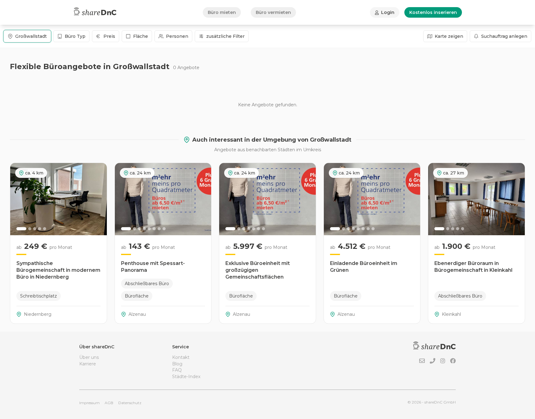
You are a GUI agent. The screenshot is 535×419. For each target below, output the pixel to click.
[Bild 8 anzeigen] (164, 228)
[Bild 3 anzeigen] (34, 228)
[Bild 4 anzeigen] (39, 228)
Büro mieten (222, 12)
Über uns (89, 357)
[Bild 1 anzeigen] (21, 228)
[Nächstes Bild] (98, 199)
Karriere (87, 364)
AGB (109, 402)
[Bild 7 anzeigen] (159, 228)
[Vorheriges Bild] (18, 199)
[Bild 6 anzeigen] (154, 228)
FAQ (177, 370)
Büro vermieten (273, 12)
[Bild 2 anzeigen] (29, 228)
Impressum (89, 402)
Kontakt (180, 357)
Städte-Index (186, 376)
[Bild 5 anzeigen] (44, 228)
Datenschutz (129, 402)
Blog (177, 364)
